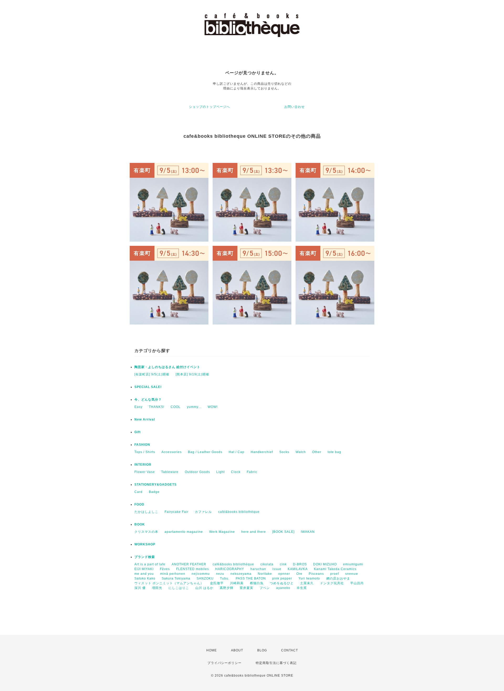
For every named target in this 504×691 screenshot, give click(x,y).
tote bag (334, 452)
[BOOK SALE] (283, 532)
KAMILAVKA (298, 569)
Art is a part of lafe (149, 564)
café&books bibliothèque (239, 512)
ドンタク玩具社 (332, 583)
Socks (284, 452)
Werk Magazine (222, 532)
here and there (253, 532)
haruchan (258, 569)
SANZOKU (205, 578)
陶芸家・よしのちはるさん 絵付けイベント (167, 367)
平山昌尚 (357, 583)
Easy (138, 407)
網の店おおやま (338, 578)
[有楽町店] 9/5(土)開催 (151, 374)
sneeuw (351, 574)
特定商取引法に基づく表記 (276, 663)
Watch (301, 452)
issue (276, 569)
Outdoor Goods (197, 472)
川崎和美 (237, 583)
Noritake (265, 574)
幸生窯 (302, 588)
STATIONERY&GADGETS (155, 484)
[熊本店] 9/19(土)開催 (192, 374)
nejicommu (201, 574)
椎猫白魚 (257, 583)
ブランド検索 (144, 557)
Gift (137, 432)
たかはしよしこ (146, 512)
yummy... (194, 407)
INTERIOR (142, 464)
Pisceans (316, 574)
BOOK (139, 524)
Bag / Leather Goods (205, 452)
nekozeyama (240, 574)
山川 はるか (204, 588)
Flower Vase (144, 472)
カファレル (203, 512)
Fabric (252, 472)
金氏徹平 (217, 583)
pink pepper (282, 578)
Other (316, 452)
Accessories (171, 452)
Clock (235, 472)
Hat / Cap (236, 452)
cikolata (267, 564)
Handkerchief (262, 452)
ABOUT (237, 650)
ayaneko (283, 588)
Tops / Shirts (144, 452)
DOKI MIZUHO (325, 564)
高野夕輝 (226, 588)
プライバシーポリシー (224, 663)
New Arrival (144, 419)
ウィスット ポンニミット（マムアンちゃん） (169, 583)
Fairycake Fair (176, 512)
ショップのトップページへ (209, 107)
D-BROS (300, 564)
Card (138, 492)
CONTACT (289, 650)
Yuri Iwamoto (309, 578)
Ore (299, 574)
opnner (284, 574)
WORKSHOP (144, 544)
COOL (176, 407)
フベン (265, 588)
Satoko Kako (144, 578)
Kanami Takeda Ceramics (335, 569)
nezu (220, 574)
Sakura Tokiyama (176, 578)
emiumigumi (353, 564)
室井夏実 (246, 588)
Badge (154, 492)
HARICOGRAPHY (229, 569)
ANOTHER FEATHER (189, 564)
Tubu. (224, 578)
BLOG (262, 650)
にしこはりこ (179, 588)
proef (334, 574)
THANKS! (156, 407)
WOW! (213, 407)
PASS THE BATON (251, 578)
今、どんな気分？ (148, 399)
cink (283, 564)
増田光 (157, 588)
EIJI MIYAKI (144, 569)
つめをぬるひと (282, 583)
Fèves (165, 569)
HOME (211, 650)
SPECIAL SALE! (148, 387)
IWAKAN (308, 532)
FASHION (142, 445)
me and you (144, 574)
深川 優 (140, 588)
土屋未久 (307, 583)
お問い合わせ (294, 107)
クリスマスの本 (146, 532)
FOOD (139, 504)
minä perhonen (172, 574)
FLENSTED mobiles (192, 569)
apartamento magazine (184, 532)
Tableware (169, 472)
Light (220, 472)
